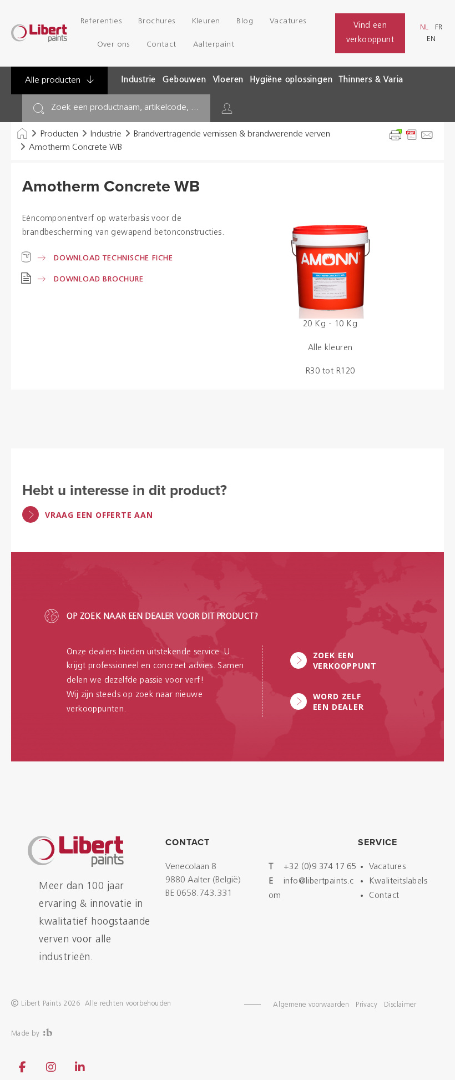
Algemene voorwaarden (311, 1004)
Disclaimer (400, 1004)
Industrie (139, 80)
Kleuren (206, 21)
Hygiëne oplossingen (291, 80)
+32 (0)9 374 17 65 (320, 867)
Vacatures (288, 21)
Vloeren (228, 80)
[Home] (22, 134)
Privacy (366, 1004)
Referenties (101, 21)
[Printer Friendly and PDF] (411, 134)
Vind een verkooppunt (370, 33)
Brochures (156, 21)
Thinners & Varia (371, 80)
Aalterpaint (213, 45)
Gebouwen (184, 80)
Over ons (113, 45)
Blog (244, 21)
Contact (161, 45)
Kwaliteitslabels (398, 881)
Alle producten (54, 80)
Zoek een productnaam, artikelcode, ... (125, 107)
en (431, 39)
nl (424, 27)
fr (438, 27)
